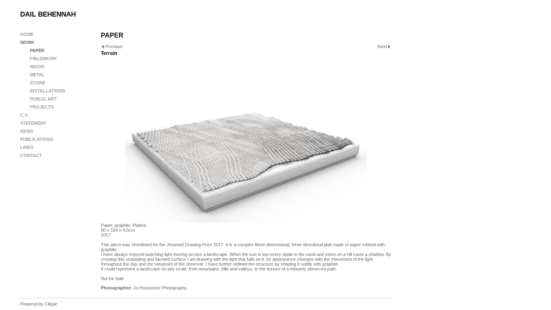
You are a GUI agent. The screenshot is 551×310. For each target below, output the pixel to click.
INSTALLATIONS (47, 90)
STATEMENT (33, 123)
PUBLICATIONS (36, 139)
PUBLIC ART (43, 98)
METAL (37, 74)
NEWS (26, 131)
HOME (26, 34)
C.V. (24, 115)
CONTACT (31, 155)
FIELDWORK (43, 58)
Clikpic (51, 304)
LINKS (26, 147)
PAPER (37, 50)
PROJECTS (42, 107)
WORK (27, 42)
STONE (37, 82)
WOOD (37, 66)
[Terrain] (246, 142)
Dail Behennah (48, 14)
